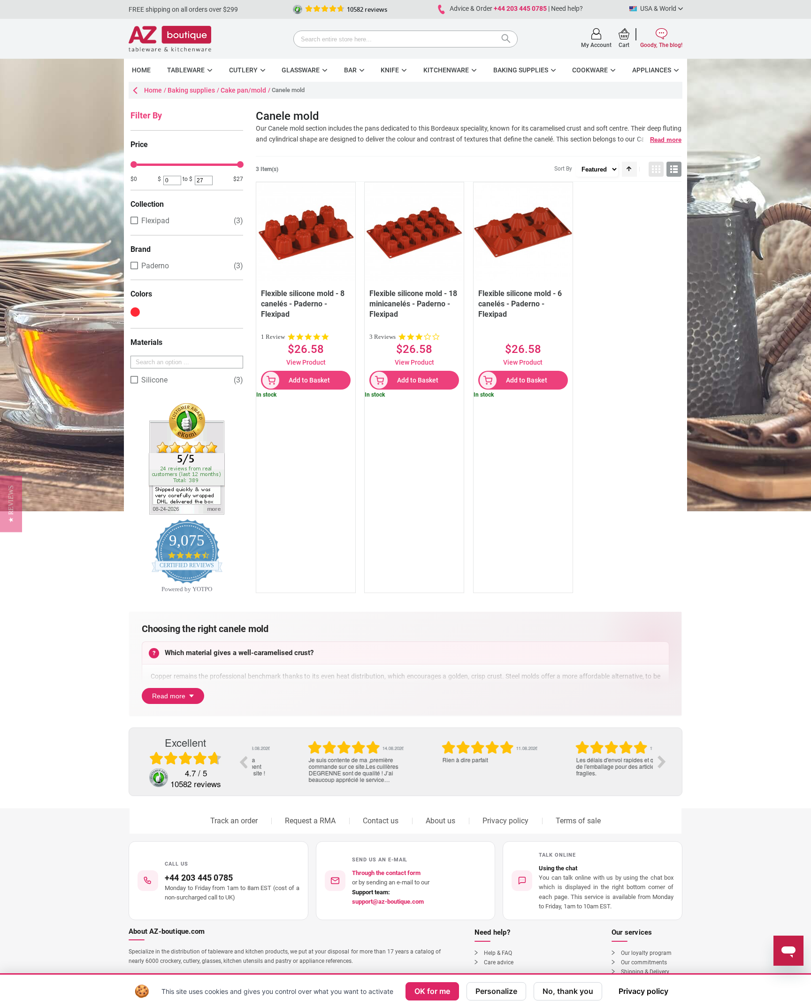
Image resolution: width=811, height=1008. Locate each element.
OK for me (432, 991)
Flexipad (155, 220)
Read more (665, 139)
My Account (596, 45)
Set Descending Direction (629, 169)
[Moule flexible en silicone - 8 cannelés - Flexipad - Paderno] (305, 231)
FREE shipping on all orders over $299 (183, 9)
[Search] (508, 40)
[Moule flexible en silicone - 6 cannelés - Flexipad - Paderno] (523, 231)
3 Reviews (382, 336)
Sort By (563, 168)
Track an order (234, 820)
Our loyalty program (646, 953)
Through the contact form (386, 872)
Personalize (496, 991)
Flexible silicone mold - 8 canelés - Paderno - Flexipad (302, 304)
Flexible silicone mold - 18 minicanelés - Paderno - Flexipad (413, 304)
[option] (319, 752)
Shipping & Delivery (645, 972)
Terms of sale (578, 820)
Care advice (498, 962)
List (673, 169)
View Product (306, 362)
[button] (592, 880)
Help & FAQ (498, 953)
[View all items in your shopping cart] (624, 33)
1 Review (273, 336)
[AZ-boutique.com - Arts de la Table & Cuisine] (170, 39)
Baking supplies (191, 90)
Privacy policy (505, 820)
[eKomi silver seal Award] (297, 9)
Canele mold (286, 128)
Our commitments (644, 962)
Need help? (567, 8)
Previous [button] (243, 761)
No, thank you (568, 991)
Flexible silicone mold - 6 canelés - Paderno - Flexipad (520, 304)
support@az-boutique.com (388, 901)
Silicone (154, 379)
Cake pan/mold (243, 90)
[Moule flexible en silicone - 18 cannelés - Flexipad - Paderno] (414, 231)
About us (440, 820)
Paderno (155, 265)
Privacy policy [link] (643, 991)
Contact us (380, 820)
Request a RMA (310, 820)
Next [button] (662, 761)
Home (153, 90)
